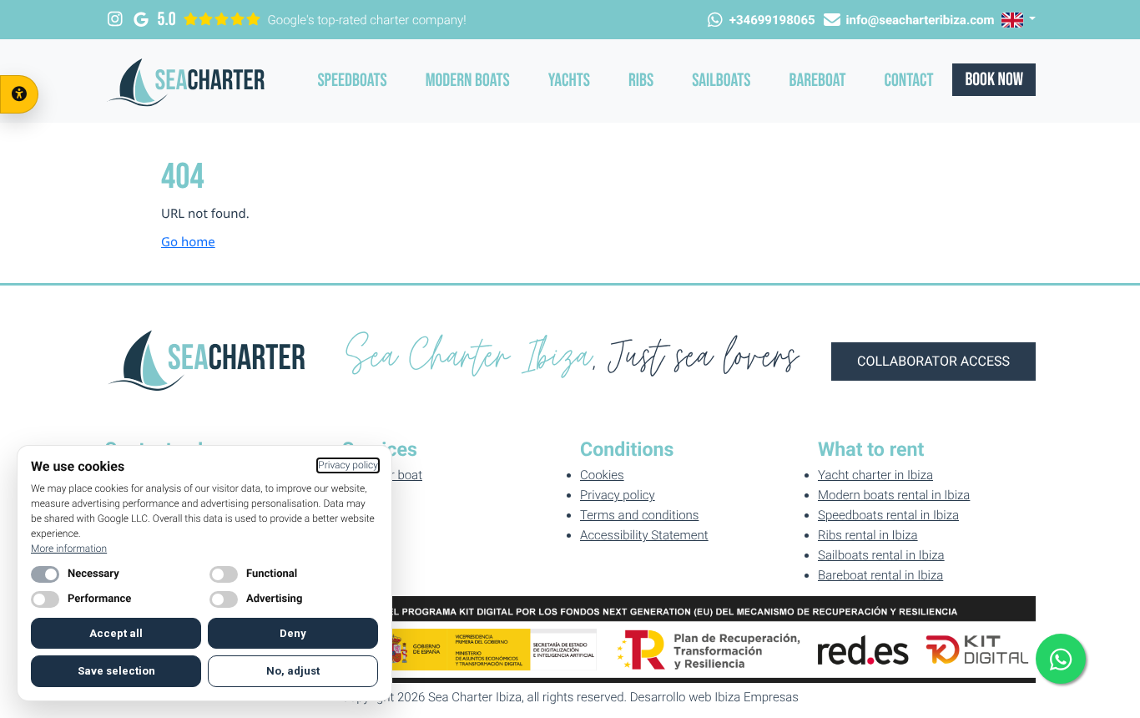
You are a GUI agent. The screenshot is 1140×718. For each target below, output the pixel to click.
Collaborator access (933, 361)
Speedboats (351, 80)
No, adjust (293, 671)
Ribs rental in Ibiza (868, 535)
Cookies (602, 475)
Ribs (640, 80)
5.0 (167, 19)
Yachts (569, 80)
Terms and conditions (639, 515)
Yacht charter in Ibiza (875, 475)
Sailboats (721, 80)
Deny (293, 633)
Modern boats (468, 80)
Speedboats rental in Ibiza (888, 515)
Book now (994, 79)
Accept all (116, 633)
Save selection (116, 671)
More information (69, 548)
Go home (188, 242)
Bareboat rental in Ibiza (880, 575)
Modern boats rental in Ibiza (894, 495)
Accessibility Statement (644, 535)
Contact (909, 80)
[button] (1018, 19)
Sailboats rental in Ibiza (881, 555)
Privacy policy (617, 495)
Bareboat (817, 80)
